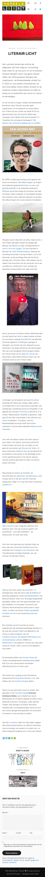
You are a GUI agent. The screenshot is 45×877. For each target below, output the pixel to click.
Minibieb (5, 191)
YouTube (18, 681)
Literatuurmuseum (9, 637)
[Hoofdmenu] (28, 9)
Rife (7, 871)
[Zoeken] (28, 3)
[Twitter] (40, 9)
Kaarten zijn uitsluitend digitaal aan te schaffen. (21, 123)
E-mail (18, 833)
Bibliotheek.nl (8, 643)
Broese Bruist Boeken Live (24, 678)
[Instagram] (35, 9)
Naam (4, 833)
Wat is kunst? (7, 526)
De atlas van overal (26, 354)
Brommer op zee (28, 185)
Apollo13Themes (13, 874)
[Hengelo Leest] (13, 6)
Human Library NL (29, 657)
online (4, 420)
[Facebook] (40, 3)
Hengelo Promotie (19, 412)
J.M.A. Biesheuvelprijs (21, 251)
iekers (36, 596)
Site (31, 833)
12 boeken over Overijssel (24, 550)
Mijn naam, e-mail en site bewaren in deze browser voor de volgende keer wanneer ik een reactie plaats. (23, 845)
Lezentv (14, 722)
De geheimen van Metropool (25, 476)
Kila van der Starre (29, 448)
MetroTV (8, 485)
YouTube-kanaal (21, 693)
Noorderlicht (26, 339)
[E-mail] (35, 3)
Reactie (5, 812)
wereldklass (29, 596)
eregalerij (18, 634)
